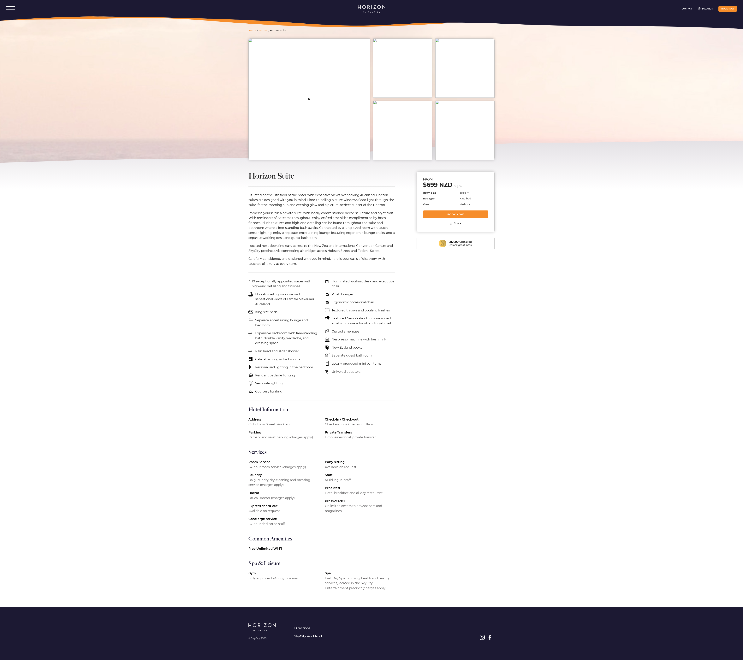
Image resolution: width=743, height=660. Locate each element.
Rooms (263, 30)
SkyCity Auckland (308, 636)
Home (252, 30)
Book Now (455, 214)
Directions (302, 628)
